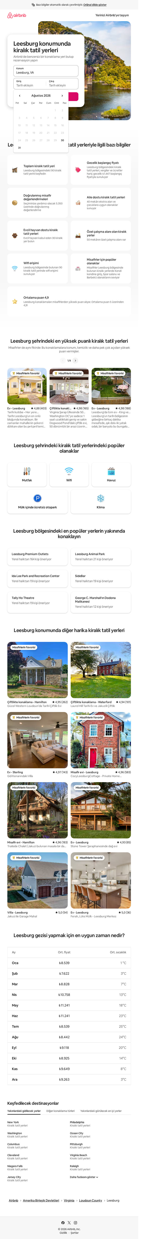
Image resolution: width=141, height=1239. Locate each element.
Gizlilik (63, 1232)
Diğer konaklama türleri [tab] (60, 1111)
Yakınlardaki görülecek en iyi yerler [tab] (101, 1111)
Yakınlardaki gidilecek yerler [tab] (24, 1111)
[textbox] (29, 85)
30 (62, 140)
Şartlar (75, 1232)
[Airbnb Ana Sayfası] (16, 15)
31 (19, 147)
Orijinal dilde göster (94, 4)
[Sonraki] (75, 360)
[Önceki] (63, 360)
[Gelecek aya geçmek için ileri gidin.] (62, 96)
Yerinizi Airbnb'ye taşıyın (112, 15)
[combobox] (45, 72)
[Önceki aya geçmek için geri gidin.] (20, 96)
